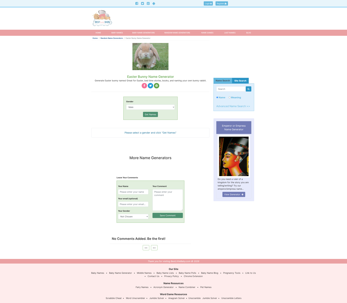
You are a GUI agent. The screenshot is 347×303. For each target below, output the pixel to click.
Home (101, 32)
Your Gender (124, 211)
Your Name (123, 186)
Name (221, 97)
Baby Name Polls (187, 273)
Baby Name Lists (165, 273)
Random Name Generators (112, 38)
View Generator (233, 194)
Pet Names (205, 287)
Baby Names (97, 273)
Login (207, 3)
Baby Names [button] (117, 33)
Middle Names (144, 273)
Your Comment (159, 186)
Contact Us (153, 276)
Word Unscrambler (135, 298)
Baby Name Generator (120, 273)
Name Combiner (187, 287)
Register (221, 3)
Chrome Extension (193, 276)
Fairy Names (142, 287)
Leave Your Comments (127, 177)
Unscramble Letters (231, 298)
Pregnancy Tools (231, 273)
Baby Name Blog (209, 273)
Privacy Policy (171, 276)
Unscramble (194, 298)
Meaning (235, 97)
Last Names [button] (229, 33)
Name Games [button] (207, 33)
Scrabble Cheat (114, 298)
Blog (248, 33)
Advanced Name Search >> (233, 106)
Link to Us (250, 273)
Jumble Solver (156, 298)
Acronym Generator (163, 287)
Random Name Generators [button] (177, 33)
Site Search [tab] (240, 80)
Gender (129, 101)
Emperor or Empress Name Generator (234, 127)
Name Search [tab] (223, 80)
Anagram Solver (176, 298)
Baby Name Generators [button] (143, 33)
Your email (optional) (128, 198)
